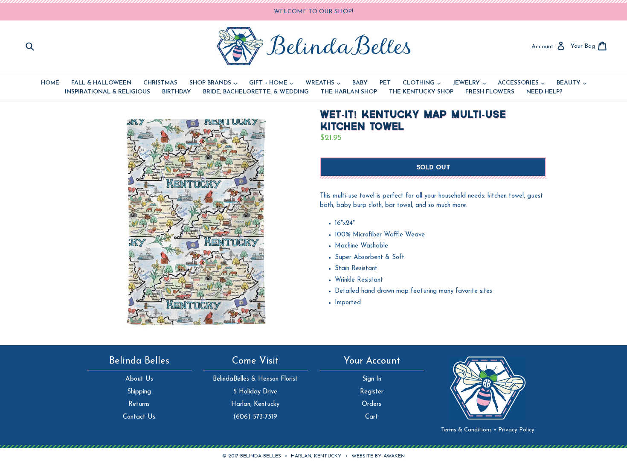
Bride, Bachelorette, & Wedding (256, 92)
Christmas (160, 83)
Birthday (176, 92)
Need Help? (544, 92)
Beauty (571, 83)
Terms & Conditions (468, 430)
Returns (139, 404)
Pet (385, 83)
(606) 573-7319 (255, 417)
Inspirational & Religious (107, 92)
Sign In (371, 379)
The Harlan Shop (349, 92)
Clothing (422, 83)
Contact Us (139, 417)
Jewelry (469, 83)
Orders (371, 404)
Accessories (521, 83)
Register (371, 392)
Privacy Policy (516, 430)
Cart (371, 417)
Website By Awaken (378, 456)
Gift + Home (271, 83)
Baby (360, 83)
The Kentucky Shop (421, 92)
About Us (139, 379)
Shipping (139, 392)
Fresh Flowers (489, 92)
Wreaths (322, 83)
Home (50, 83)
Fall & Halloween (101, 83)
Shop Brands (213, 83)
